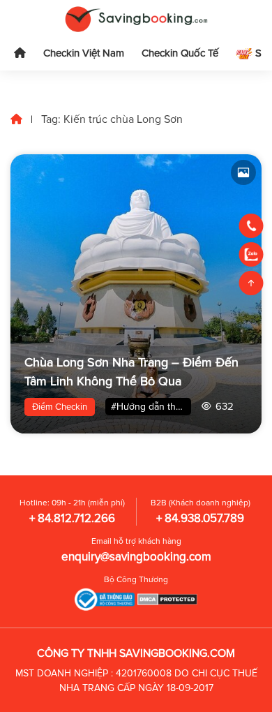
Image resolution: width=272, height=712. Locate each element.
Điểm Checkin (59, 407)
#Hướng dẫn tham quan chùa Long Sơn (151, 407)
